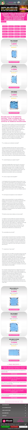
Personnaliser (23, 426)
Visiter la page (14, 373)
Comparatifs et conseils (12, 26)
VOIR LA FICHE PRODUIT (14, 61)
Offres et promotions (24, 26)
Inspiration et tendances (13, 31)
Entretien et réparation (12, 36)
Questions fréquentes (24, 31)
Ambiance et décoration (7, 36)
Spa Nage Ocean (14, 340)
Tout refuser (14, 426)
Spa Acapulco (14, 289)
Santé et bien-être (18, 31)
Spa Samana (14, 41)
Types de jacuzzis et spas (19, 34)
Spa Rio (14, 67)
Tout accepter (5, 426)
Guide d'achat (5, 26)
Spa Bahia (14, 92)
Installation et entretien (18, 26)
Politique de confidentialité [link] (14, 428)
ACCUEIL (3, 21)
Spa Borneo (14, 314)
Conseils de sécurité (12, 34)
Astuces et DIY (5, 31)
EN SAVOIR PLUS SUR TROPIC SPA (14, 401)
